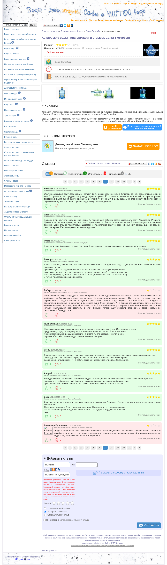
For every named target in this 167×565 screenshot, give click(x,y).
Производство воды (13, 171)
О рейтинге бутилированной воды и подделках (21, 81)
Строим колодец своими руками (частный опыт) (19, 154)
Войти (46, 470)
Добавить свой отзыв (99, 163)
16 (99, 181)
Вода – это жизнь (112, 3)
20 (123, 181)
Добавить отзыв (55, 52)
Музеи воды (10, 48)
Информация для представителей (144, 127)
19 (117, 181)
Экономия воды (11, 202)
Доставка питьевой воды (15, 88)
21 (129, 181)
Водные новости (79, 20)
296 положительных (71, 48)
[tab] (48, 174)
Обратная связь (22, 559)
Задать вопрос (145, 146)
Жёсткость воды (11, 176)
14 (87, 181)
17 (105, 181)
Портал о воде (130, 3)
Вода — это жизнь (13, 29)
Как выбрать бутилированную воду (20, 69)
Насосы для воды (12, 166)
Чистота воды (96, 20)
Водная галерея (11, 225)
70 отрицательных (91, 48)
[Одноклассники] (68, 25)
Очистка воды (157, 20)
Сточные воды (11, 181)
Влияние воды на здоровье (17, 121)
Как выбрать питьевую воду (17, 207)
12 (75, 181)
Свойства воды (11, 196)
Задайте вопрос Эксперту (16, 212)
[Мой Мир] (72, 25)
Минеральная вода (114, 20)
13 (81, 181)
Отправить (151, 525)
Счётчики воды (11, 132)
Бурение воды (10, 137)
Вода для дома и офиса (136, 20)
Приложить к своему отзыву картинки (121, 472)
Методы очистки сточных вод (17, 186)
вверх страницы (49, 550)
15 (93, 181)
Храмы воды (10, 116)
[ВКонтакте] (61, 25)
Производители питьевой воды (18, 64)
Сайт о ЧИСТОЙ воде (114, 543)
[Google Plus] (159, 164)
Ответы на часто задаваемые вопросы (18, 218)
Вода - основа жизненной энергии (20, 34)
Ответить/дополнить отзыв (149, 204)
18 (111, 181)
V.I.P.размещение (114, 127)
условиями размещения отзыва (74, 520)
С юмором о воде (12, 240)
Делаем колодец (12, 147)
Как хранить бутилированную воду (20, 74)
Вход (153, 33)
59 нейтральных (109, 48)
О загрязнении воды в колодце (18, 160)
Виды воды (9, 104)
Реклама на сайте (12, 235)
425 (58, 48)
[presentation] (48, 174)
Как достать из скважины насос (18, 142)
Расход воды (10, 126)
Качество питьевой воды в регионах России (21, 41)
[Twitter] (65, 25)
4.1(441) (75, 45)
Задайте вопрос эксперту (151, 3)
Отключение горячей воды (16, 191)
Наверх (116, 163)
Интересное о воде (13, 110)
